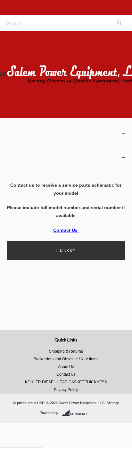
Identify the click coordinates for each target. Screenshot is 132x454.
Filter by (66, 250)
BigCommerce (77, 413)
